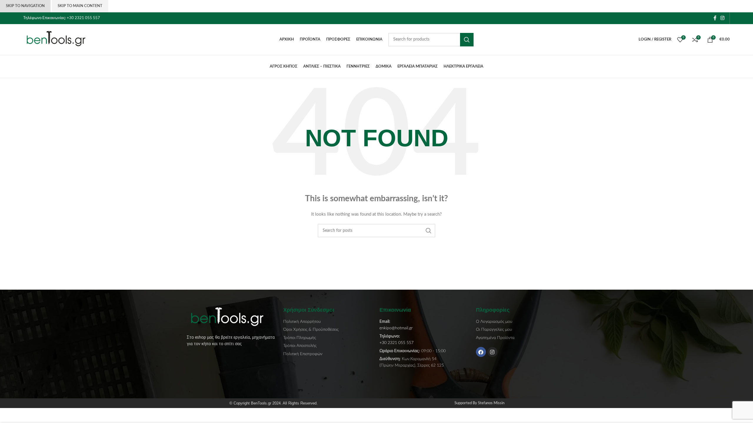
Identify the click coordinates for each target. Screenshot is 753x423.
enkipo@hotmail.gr (396, 328)
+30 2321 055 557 (83, 18)
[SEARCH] (467, 39)
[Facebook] (481, 352)
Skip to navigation (25, 6)
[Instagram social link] (723, 18)
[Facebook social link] (715, 18)
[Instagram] (492, 352)
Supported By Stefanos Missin (479, 403)
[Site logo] (60, 39)
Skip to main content (80, 6)
